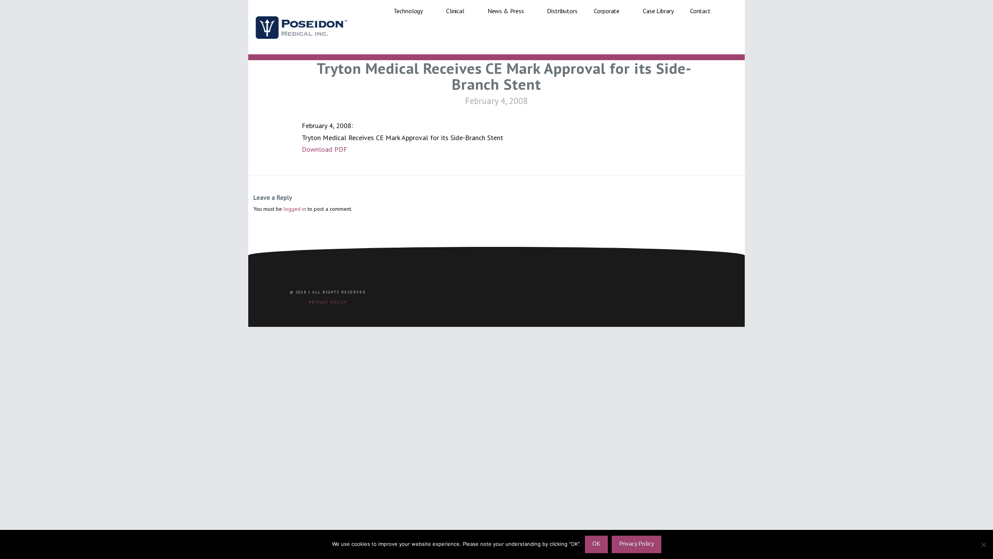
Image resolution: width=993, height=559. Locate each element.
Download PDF (324, 149)
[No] (983, 545)
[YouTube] (612, 295)
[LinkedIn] (591, 295)
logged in (295, 208)
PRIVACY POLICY (328, 302)
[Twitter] (570, 295)
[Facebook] (549, 295)
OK (596, 543)
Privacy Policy (636, 543)
